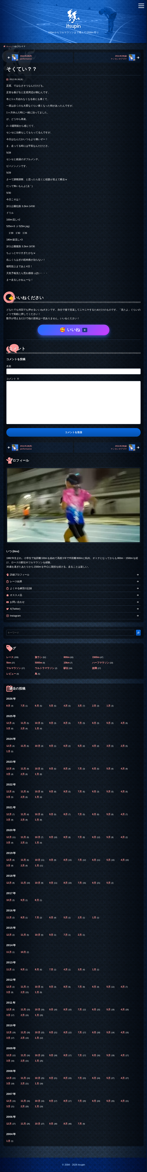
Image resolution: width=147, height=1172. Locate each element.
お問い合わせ (17, 602)
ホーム (9, 46)
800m (67, 657)
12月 (9, 723)
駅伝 (66, 668)
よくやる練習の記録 (21, 588)
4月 (66, 705)
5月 (51, 705)
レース (10, 657)
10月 (38, 723)
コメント (12, 378)
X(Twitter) (15, 608)
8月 (8, 705)
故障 (94, 668)
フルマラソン (13, 668)
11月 (24, 723)
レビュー (11, 673)
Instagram (15, 615)
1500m (95, 657)
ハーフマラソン (100, 662)
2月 (94, 705)
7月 (23, 705)
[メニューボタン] (141, 5)
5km (8, 662)
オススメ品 (16, 595)
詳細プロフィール (19, 574)
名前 (8, 366)
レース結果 (16, 581)
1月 (109, 705)
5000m (38, 662)
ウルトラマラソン (44, 668)
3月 (80, 705)
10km (67, 662)
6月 (37, 705)
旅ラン (38, 657)
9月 (51, 723)
